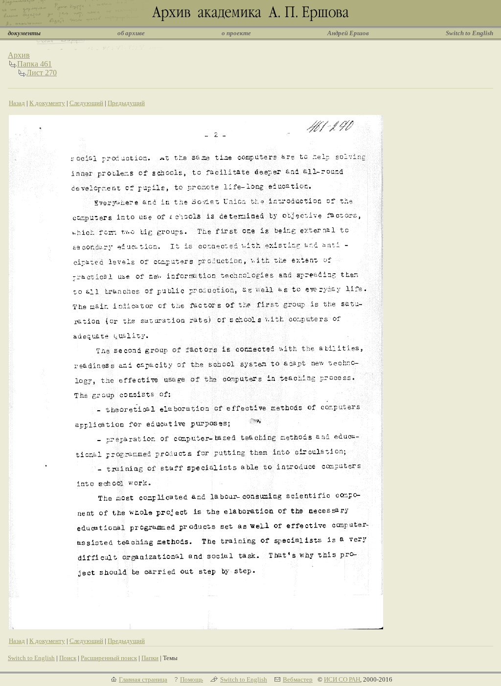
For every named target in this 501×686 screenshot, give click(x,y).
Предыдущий (126, 103)
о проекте (236, 33)
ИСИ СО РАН (342, 679)
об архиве (131, 33)
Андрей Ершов (348, 33)
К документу (47, 103)
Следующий (86, 103)
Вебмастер (298, 679)
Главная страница (143, 679)
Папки (150, 658)
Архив (19, 55)
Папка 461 (34, 64)
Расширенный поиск (109, 658)
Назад (17, 103)
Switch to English (469, 33)
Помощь (191, 679)
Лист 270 (41, 72)
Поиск (67, 658)
